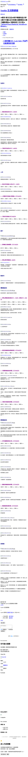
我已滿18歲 (3, 754)
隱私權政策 (24, 736)
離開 (8, 754)
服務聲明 (14, 738)
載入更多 (3, 622)
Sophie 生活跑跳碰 (9, 10)
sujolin (2, 604)
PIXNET (6, 736)
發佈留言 (3, 631)
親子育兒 (11, 616)
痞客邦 (8, 612)
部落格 (5, 33)
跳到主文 (3, 14)
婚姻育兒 (12, 29)
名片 (4, 35)
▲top (2, 620)
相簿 (4, 32)
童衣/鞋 (11, 617)
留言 (12, 612)
